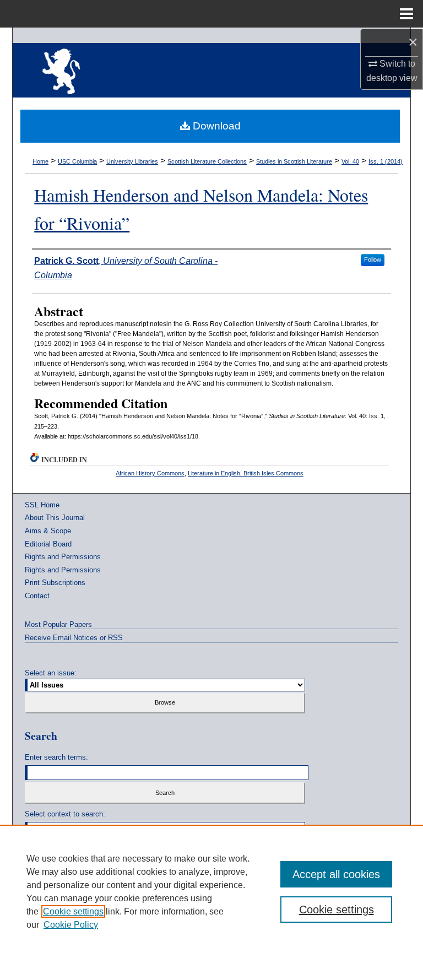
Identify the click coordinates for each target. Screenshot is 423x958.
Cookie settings (73, 911)
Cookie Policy (71, 924)
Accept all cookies (336, 874)
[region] (211, 891)
